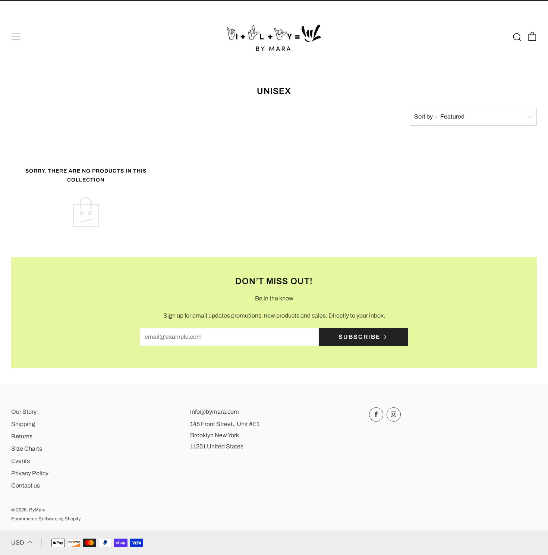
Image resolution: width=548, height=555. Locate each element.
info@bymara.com (214, 412)
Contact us (25, 485)
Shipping (23, 424)
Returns (21, 436)
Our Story (24, 412)
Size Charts (26, 448)
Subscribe (359, 337)
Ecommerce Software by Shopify (46, 518)
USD (17, 542)
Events (20, 461)
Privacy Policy (29, 473)
